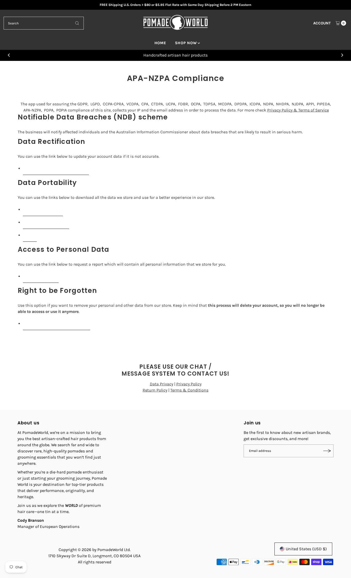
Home (160, 43)
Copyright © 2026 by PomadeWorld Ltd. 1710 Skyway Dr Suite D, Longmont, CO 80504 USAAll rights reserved (94, 555)
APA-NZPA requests (43, 209)
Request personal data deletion (56, 323)
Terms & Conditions (189, 390)
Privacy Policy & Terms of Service (298, 110)
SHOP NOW (186, 43)
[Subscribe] (327, 450)
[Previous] (9, 55)
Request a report (41, 276)
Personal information (46, 222)
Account (322, 23)
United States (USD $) (306, 548)
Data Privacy (161, 383)
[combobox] (44, 23)
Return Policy (155, 390)
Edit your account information (56, 168)
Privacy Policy (188, 383)
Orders (30, 235)
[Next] (342, 55)
